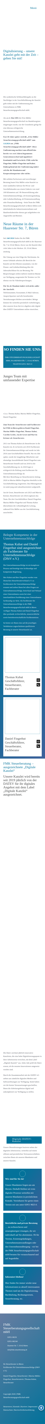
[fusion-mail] (38, 680)
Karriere (24, 1407)
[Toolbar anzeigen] (41, 1407)
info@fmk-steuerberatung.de (17, 1350)
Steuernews (7, 1407)
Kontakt (16, 1407)
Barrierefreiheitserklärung (24, 1410)
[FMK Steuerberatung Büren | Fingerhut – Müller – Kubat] (12, 3)
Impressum (32, 1407)
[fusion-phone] (38, 684)
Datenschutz (8, 1410)
